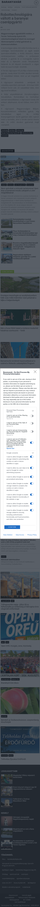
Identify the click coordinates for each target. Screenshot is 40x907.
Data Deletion (7, 535)
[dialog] (20, 453)
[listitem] (20, 410)
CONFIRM (12, 527)
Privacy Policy (32, 535)
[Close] (36, 372)
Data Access (20, 535)
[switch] (31, 416)
